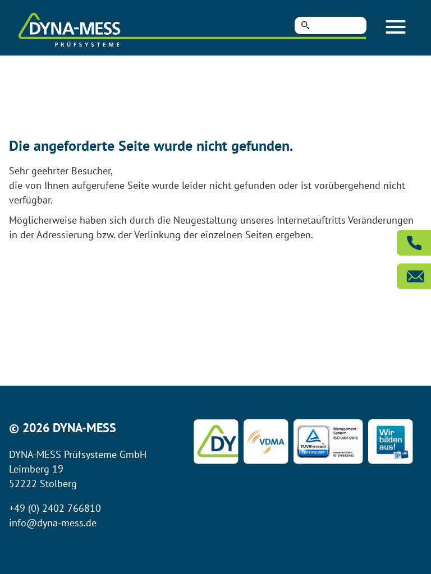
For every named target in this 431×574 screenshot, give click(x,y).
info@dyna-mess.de (53, 522)
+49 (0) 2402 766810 (55, 508)
